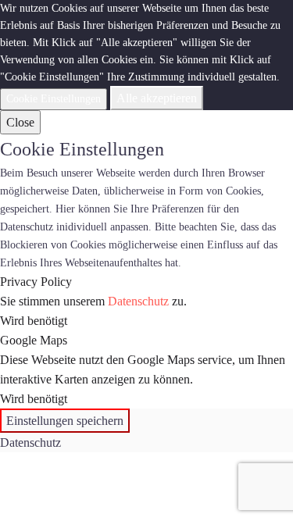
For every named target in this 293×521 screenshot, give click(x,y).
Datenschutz (138, 301)
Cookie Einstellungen (53, 99)
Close (20, 122)
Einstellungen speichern (64, 420)
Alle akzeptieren (156, 98)
